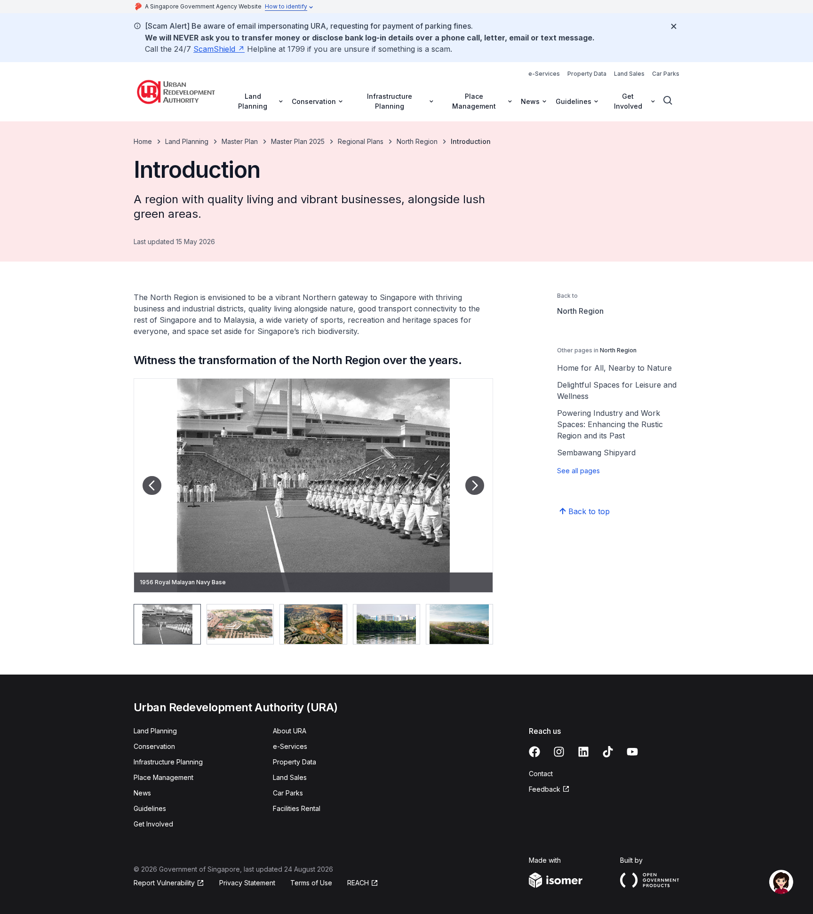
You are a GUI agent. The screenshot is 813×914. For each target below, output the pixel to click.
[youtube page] (632, 751)
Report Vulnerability (164, 883)
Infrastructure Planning (168, 762)
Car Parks (665, 73)
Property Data (586, 73)
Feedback (544, 789)
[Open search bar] (668, 100)
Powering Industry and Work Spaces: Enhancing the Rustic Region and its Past (610, 424)
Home (143, 141)
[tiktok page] (608, 751)
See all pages (578, 471)
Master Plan (240, 141)
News (142, 793)
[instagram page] (559, 751)
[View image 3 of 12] (313, 624)
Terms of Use (311, 883)
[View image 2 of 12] (240, 624)
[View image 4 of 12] (386, 624)
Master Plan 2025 (298, 141)
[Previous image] (152, 485)
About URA (289, 731)
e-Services (544, 73)
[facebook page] (534, 751)
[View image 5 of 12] (459, 624)
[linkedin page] (583, 751)
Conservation (154, 746)
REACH (358, 883)
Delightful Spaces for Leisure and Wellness (617, 390)
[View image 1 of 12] (167, 624)
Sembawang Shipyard (596, 452)
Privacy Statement (247, 883)
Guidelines (150, 808)
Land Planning (186, 141)
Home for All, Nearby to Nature (614, 368)
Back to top (589, 511)
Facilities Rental (296, 808)
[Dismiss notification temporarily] (673, 26)
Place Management (163, 777)
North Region (417, 141)
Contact (541, 774)
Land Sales (629, 73)
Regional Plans (360, 141)
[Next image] (474, 485)
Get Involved (153, 824)
